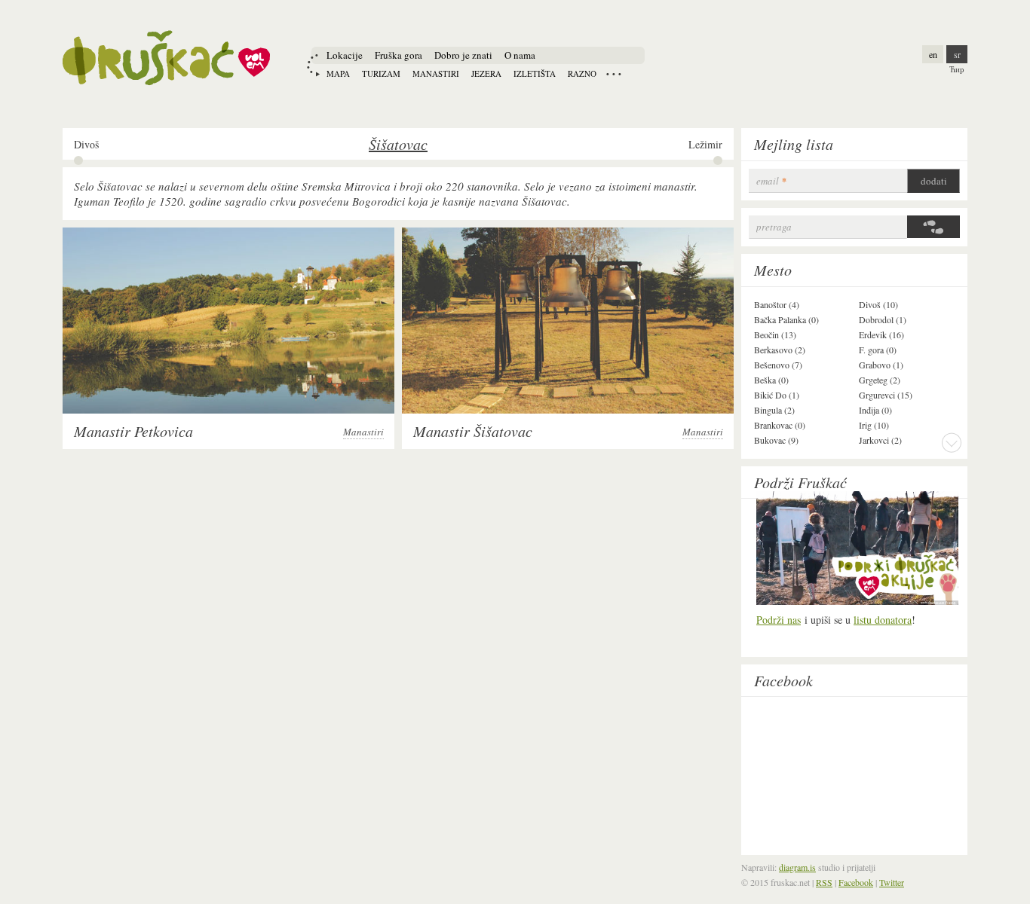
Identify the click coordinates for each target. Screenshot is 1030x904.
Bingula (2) (774, 410)
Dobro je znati (463, 55)
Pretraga (774, 227)
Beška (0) (771, 380)
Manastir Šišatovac (472, 431)
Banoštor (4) (776, 304)
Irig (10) (874, 425)
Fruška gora (398, 55)
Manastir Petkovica (133, 431)
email (771, 181)
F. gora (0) (878, 350)
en (933, 54)
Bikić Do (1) (776, 395)
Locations (613, 74)
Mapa (338, 73)
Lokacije (344, 55)
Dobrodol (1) (882, 319)
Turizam (381, 73)
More (952, 442)
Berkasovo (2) (779, 350)
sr (957, 54)
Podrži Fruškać (800, 482)
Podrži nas (778, 619)
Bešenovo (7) (778, 365)
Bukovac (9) (776, 440)
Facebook (783, 680)
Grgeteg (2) (879, 380)
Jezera (486, 73)
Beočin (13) (775, 334)
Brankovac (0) (779, 425)
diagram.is (797, 867)
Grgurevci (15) (885, 395)
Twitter (891, 882)
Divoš (86, 145)
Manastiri (435, 73)
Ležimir (705, 145)
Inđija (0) (875, 410)
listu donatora (883, 619)
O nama (519, 55)
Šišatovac (398, 144)
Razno (582, 73)
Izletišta (534, 73)
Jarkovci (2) (880, 440)
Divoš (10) (878, 304)
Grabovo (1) (881, 365)
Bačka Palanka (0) (786, 319)
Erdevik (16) (881, 334)
